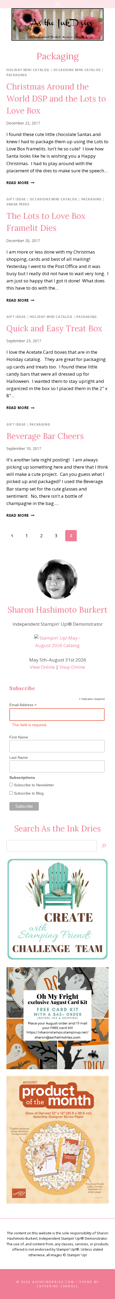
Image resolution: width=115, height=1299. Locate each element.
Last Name (18, 757)
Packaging (16, 75)
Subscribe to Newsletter (33, 785)
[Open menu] (58, 4)
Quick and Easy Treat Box (54, 328)
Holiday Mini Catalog (27, 70)
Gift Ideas (16, 199)
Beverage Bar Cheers (45, 436)
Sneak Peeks (17, 204)
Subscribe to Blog (28, 793)
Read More (20, 182)
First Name (18, 737)
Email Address (23, 704)
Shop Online (72, 667)
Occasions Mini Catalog (77, 70)
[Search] (104, 845)
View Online (42, 667)
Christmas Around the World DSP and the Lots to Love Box (56, 98)
